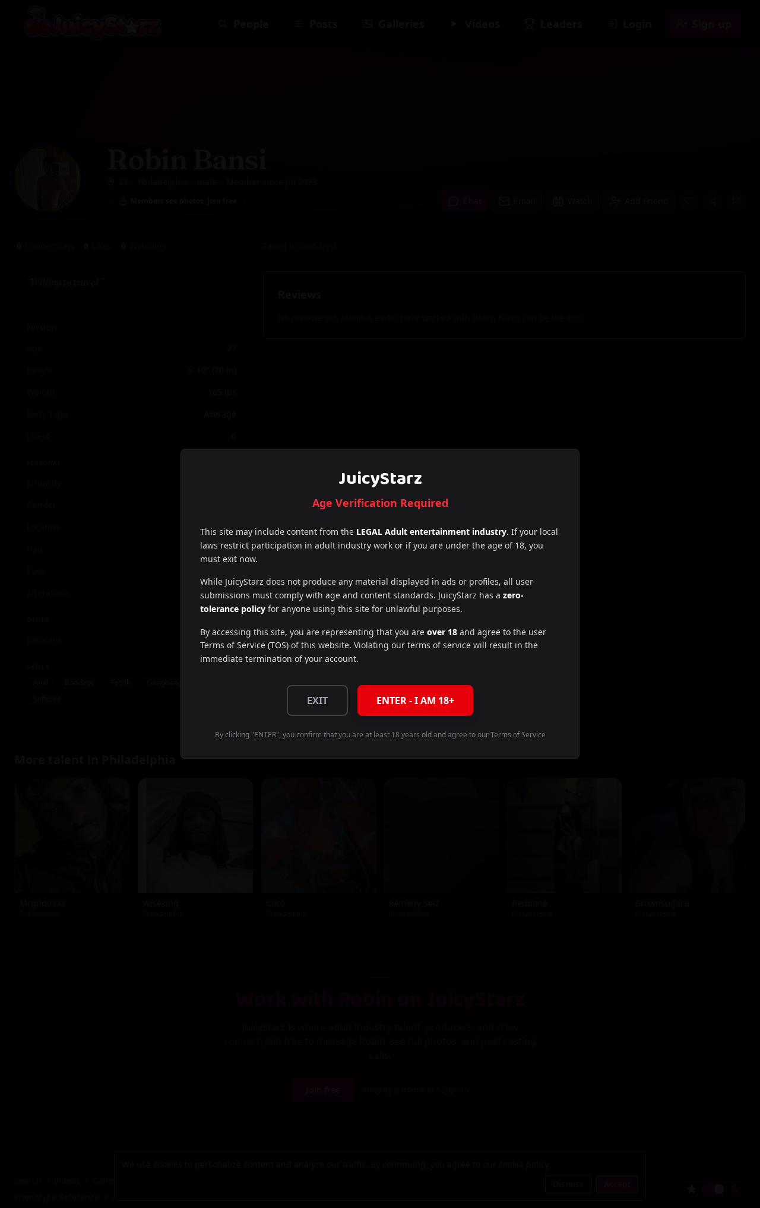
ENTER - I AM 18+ (415, 700)
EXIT (317, 700)
